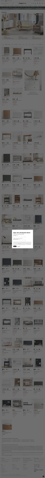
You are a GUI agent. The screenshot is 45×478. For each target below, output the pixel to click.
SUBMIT (15, 246)
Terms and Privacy (19, 243)
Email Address (15, 235)
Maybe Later (18, 246)
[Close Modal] (32, 230)
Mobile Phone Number (16, 239)
